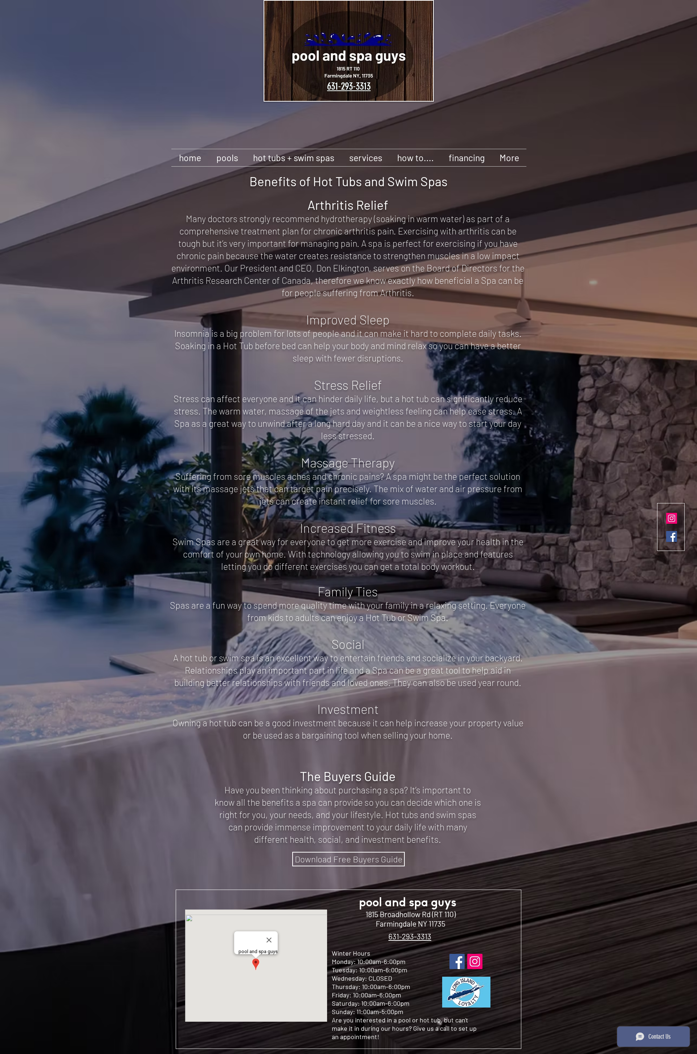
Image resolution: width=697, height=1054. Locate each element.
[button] (227, 157)
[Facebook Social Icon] (671, 536)
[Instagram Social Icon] (671, 518)
